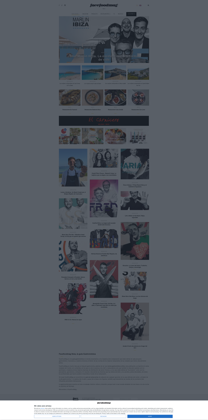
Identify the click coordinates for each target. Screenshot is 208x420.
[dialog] (104, 410)
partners (42, 408)
